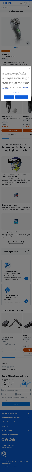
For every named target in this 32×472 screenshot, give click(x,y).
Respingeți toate (8, 98)
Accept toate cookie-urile (21, 98)
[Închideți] (28, 68)
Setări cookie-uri (15, 93)
